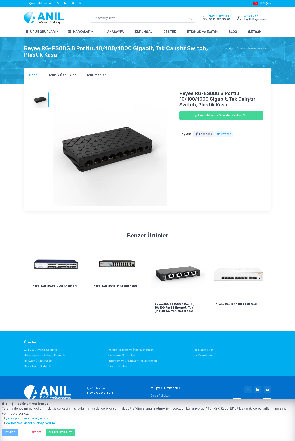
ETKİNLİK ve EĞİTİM (202, 32)
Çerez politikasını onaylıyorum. (28, 418)
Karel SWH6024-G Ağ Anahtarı (55, 286)
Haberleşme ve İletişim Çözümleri (45, 355)
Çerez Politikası (160, 395)
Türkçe (264, 3)
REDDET (36, 432)
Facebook (205, 134)
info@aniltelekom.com (38, 3)
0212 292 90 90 (100, 393)
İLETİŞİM (254, 32)
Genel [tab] (34, 75)
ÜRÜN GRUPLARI (43, 32)
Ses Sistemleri (117, 366)
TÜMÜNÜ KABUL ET (60, 432)
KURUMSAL (143, 32)
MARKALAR (81, 32)
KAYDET (10, 432)
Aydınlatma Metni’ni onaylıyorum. (30, 423)
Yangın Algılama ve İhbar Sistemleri (131, 350)
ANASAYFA (115, 32)
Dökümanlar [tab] (96, 75)
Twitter (226, 134)
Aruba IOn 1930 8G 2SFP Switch (238, 304)
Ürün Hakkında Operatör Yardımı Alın (222, 115)
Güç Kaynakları (202, 355)
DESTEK (169, 32)
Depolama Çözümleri (121, 355)
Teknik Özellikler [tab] (62, 75)
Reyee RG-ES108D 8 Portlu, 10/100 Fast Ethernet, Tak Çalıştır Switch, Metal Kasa (174, 308)
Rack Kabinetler (203, 350)
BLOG (233, 32)
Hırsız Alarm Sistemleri (38, 366)
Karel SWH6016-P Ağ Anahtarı (115, 286)
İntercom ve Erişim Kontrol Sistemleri (132, 361)
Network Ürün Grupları (38, 361)
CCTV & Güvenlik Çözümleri (41, 350)
